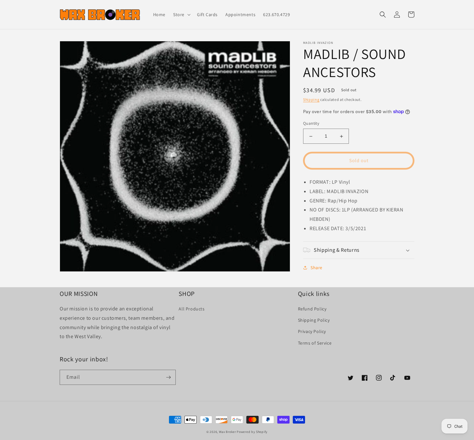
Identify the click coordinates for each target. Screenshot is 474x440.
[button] (181, 14)
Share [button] (316, 267)
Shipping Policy (314, 320)
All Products (191, 309)
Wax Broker (227, 432)
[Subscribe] (168, 377)
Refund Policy (312, 309)
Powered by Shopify (252, 432)
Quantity (311, 123)
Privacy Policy (312, 331)
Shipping (311, 99)
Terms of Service (315, 343)
